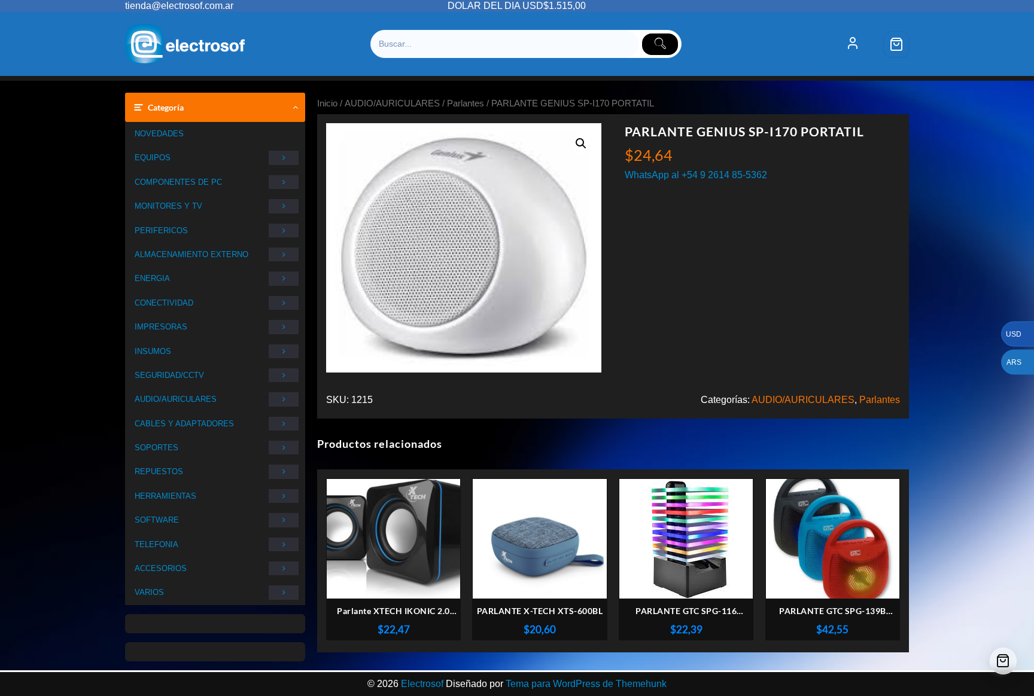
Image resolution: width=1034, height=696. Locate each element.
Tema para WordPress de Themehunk (586, 684)
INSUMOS (153, 351)
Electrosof (422, 684)
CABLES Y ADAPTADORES (184, 423)
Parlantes (465, 103)
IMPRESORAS (161, 326)
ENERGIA (152, 278)
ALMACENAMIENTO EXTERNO (191, 254)
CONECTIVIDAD (164, 302)
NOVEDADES (159, 133)
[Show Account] (853, 44)
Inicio (327, 103)
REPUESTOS (159, 471)
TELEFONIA (156, 544)
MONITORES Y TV (168, 206)
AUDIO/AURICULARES (176, 399)
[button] (581, 143)
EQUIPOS (153, 157)
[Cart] (896, 44)
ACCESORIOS (161, 568)
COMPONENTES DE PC (178, 182)
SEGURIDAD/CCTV (169, 375)
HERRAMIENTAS (165, 496)
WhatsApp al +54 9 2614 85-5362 (696, 175)
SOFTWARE (157, 519)
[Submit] (660, 44)
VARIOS (149, 592)
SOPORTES (156, 447)
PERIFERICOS (161, 230)
